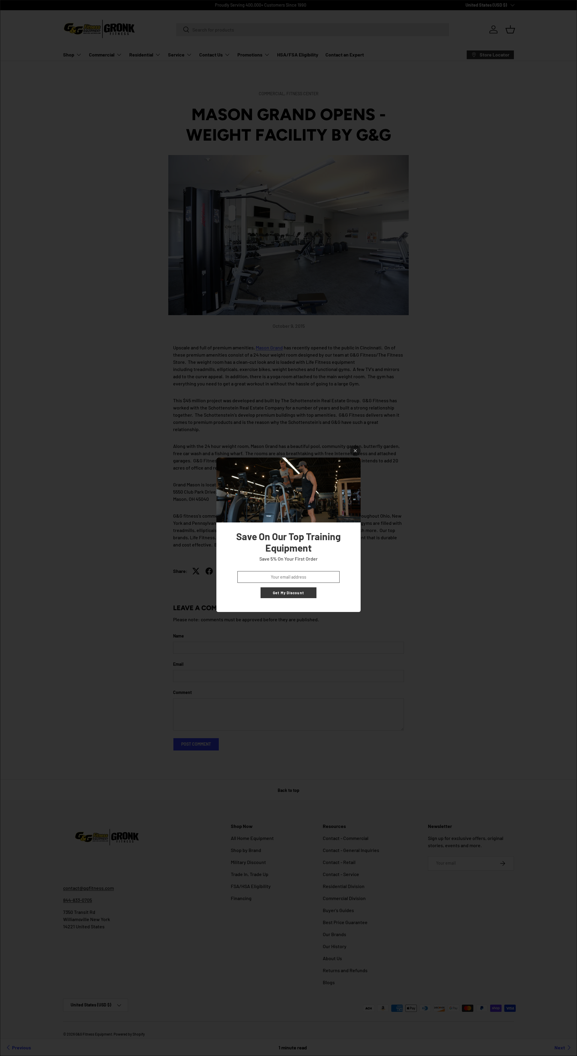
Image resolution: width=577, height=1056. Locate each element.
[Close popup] (355, 451)
